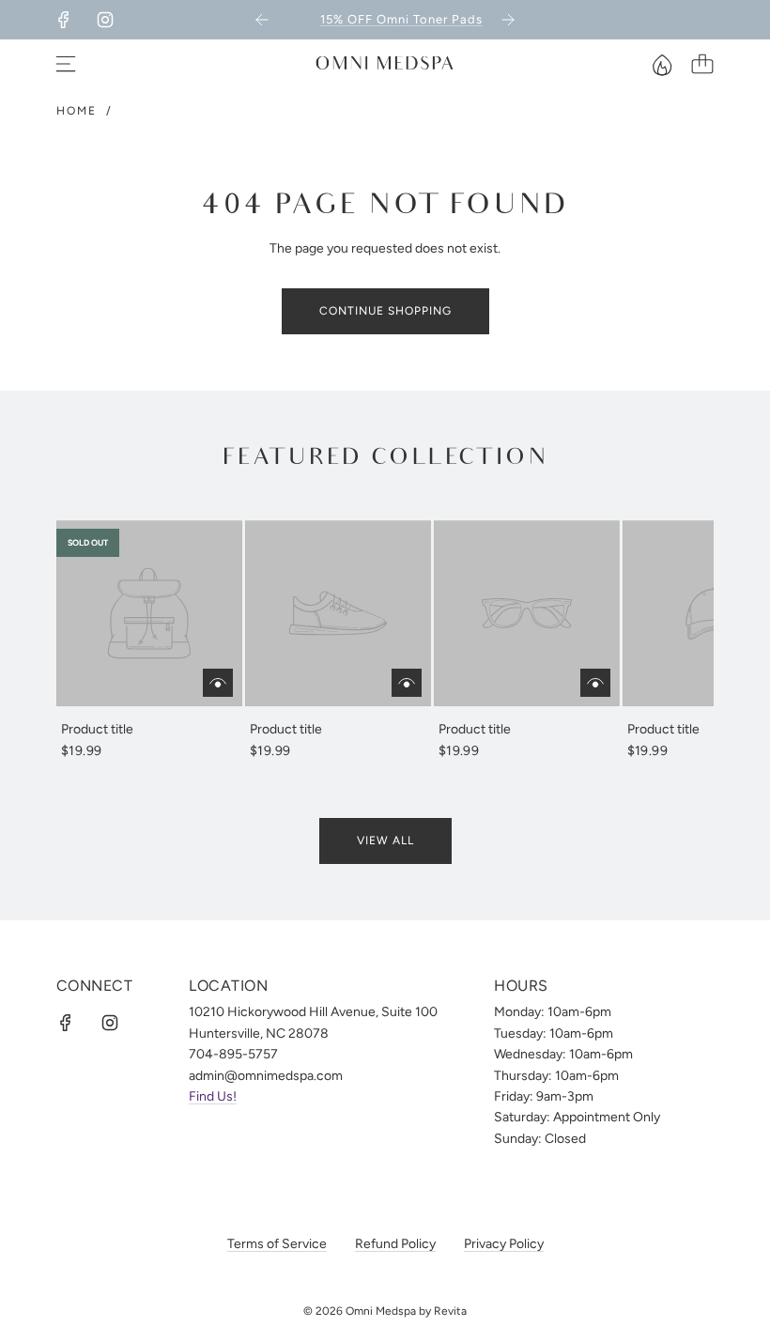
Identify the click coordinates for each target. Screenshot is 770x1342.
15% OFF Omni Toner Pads (386, 19)
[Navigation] (65, 63)
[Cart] (702, 64)
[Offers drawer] (661, 64)
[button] (101, 641)
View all (385, 840)
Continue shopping (385, 310)
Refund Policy (395, 1244)
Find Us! (213, 1096)
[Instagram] (105, 19)
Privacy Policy (504, 1244)
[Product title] (149, 613)
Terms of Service (277, 1244)
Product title (97, 729)
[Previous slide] (262, 20)
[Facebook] (64, 19)
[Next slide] (508, 20)
